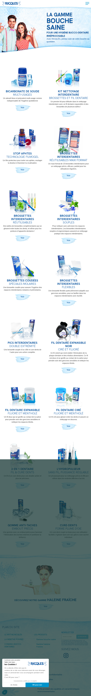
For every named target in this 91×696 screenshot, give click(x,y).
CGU (40, 669)
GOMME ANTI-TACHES (22, 525)
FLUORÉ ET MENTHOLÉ (22, 413)
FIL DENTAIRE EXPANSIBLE (22, 410)
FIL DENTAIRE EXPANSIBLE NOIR (68, 344)
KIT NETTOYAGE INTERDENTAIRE (68, 92)
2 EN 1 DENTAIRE (22, 469)
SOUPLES (68, 222)
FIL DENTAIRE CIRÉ (68, 410)
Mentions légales (45, 679)
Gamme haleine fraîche (43, 645)
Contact (41, 684)
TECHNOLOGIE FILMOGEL (22, 156)
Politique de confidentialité (50, 674)
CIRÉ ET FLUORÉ (68, 349)
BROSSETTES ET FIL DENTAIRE (68, 98)
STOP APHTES (22, 153)
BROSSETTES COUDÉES (22, 280)
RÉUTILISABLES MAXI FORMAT (68, 160)
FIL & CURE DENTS (22, 472)
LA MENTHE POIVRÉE (14, 639)
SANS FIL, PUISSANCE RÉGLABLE (68, 472)
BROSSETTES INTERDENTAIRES (68, 154)
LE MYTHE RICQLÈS (13, 634)
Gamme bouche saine (46, 639)
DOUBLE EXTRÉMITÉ (22, 346)
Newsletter (67, 632)
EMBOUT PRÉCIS (22, 528)
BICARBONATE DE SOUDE (22, 91)
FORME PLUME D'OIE (68, 528)
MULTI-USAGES (22, 94)
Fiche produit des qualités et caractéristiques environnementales (58, 689)
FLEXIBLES (68, 287)
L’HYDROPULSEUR (68, 469)
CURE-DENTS (68, 525)
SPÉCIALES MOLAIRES (22, 283)
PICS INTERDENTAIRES (22, 342)
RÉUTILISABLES (22, 222)
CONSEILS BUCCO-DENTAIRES (13, 645)
